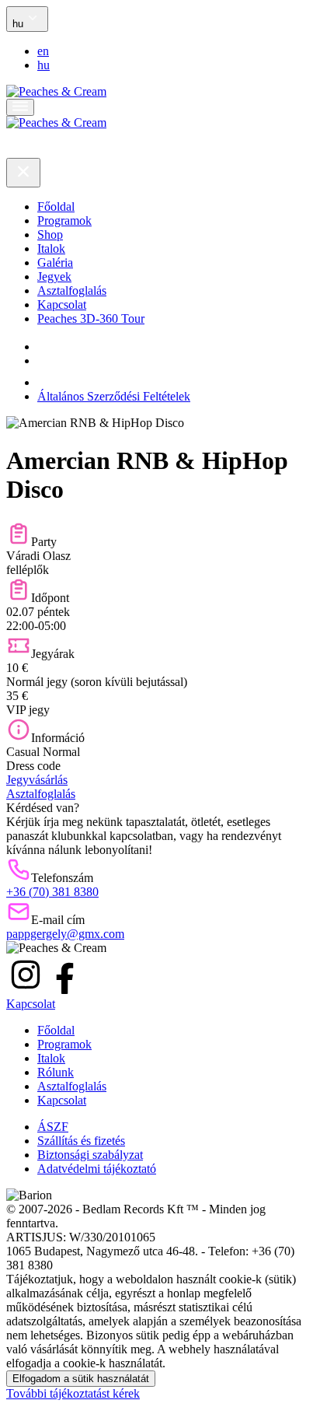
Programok (64, 220)
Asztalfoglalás (71, 290)
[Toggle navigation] (20, 107)
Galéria (55, 262)
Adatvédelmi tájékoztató (96, 1168)
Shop (50, 234)
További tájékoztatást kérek (73, 1393)
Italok (51, 248)
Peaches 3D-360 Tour (90, 318)
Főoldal (56, 206)
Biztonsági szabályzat (90, 1154)
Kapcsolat (61, 304)
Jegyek (54, 276)
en (43, 51)
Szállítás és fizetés (81, 1140)
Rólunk (55, 1072)
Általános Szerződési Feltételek (113, 396)
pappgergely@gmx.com (65, 933)
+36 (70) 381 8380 (52, 891)
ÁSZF (52, 1126)
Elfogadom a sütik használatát (80, 1378)
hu (43, 65)
